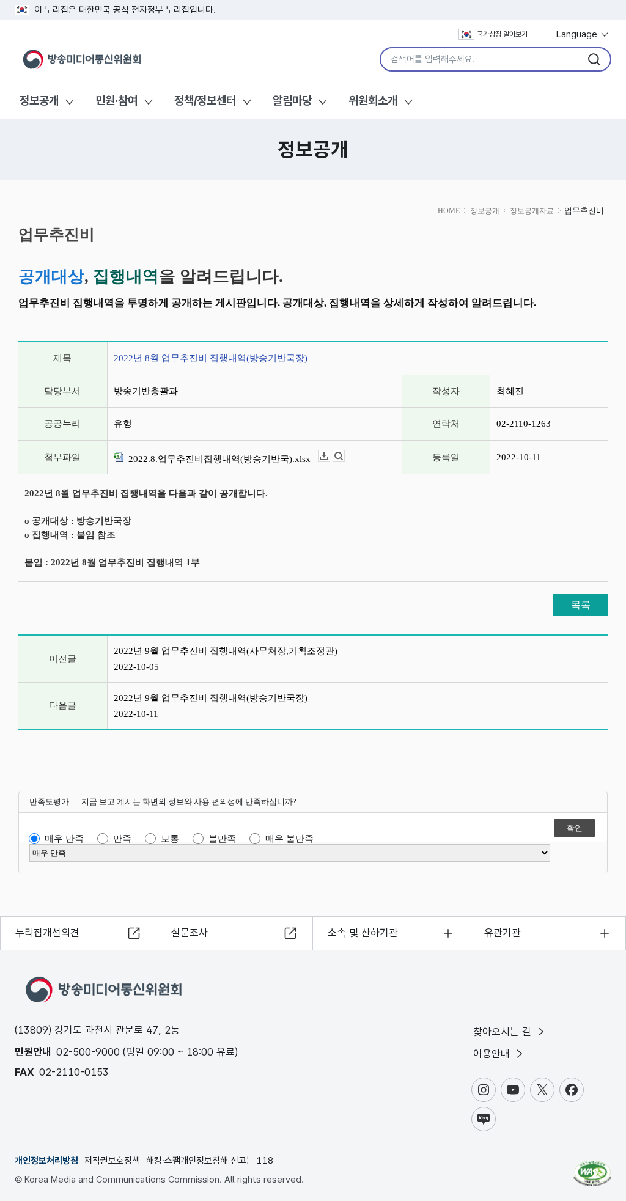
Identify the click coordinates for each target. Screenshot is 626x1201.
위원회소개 (372, 101)
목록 (581, 605)
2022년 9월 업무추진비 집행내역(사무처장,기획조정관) (225, 651)
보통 (170, 838)
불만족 (222, 838)
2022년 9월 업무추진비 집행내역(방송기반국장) (210, 698)
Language (578, 34)
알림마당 (292, 101)
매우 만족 (64, 838)
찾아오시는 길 (503, 1032)
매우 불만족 (289, 838)
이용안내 (493, 1054)
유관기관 (502, 933)
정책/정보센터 (205, 101)
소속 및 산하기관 (363, 933)
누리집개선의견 (47, 933)
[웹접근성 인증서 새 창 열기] (592, 1168)
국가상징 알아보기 (502, 34)
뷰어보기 (344, 456)
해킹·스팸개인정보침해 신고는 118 (209, 1160)
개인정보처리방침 (46, 1160)
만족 (122, 838)
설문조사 (189, 933)
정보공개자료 (532, 211)
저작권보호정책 (112, 1160)
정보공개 (39, 101)
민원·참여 (116, 101)
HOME (449, 211)
